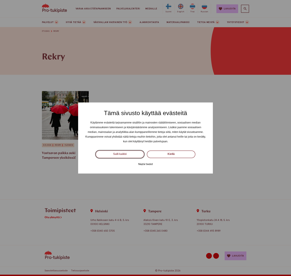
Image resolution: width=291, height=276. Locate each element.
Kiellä (171, 154)
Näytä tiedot (145, 164)
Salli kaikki (120, 154)
